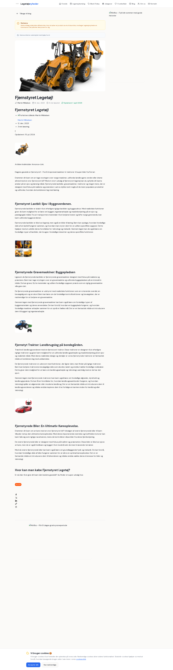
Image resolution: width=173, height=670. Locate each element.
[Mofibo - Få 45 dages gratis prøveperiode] (60, 541)
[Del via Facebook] (16, 494)
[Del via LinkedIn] (16, 501)
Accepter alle (33, 665)
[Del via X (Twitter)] (16, 498)
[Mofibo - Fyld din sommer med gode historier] (126, 46)
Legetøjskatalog (78, 4)
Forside (64, 4)
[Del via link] (16, 504)
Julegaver (108, 4)
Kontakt (154, 4)
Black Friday (95, 4)
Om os (142, 4)
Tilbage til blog (25, 13)
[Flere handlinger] (16, 131)
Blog (133, 4)
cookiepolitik (81, 659)
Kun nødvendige (50, 665)
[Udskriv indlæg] (16, 507)
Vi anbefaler (122, 4)
